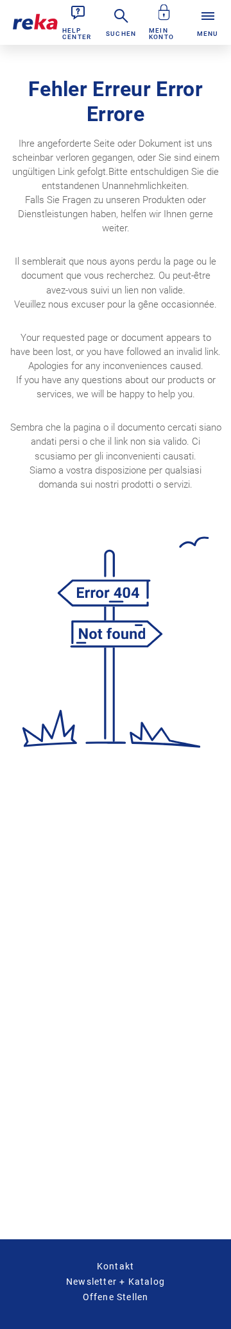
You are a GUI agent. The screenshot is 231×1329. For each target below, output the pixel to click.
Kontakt (115, 1266)
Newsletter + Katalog (115, 1281)
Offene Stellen (116, 1297)
